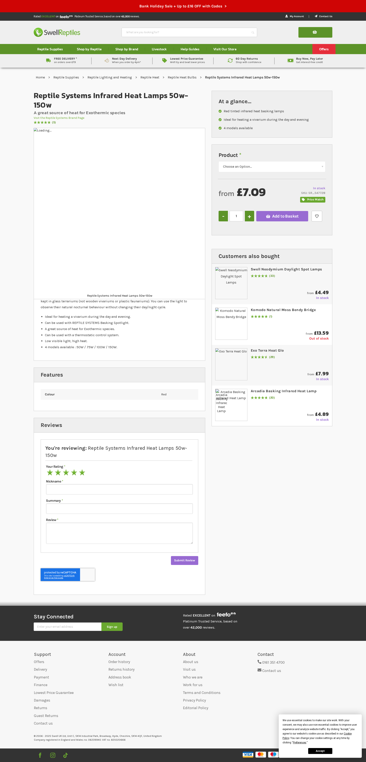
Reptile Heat (150, 77)
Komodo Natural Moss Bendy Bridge (283, 310)
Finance (40, 685)
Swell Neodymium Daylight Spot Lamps (286, 269)
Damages (42, 700)
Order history (119, 661)
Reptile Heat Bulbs (182, 77)
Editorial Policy (195, 708)
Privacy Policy (194, 700)
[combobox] (185, 32)
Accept (320, 751)
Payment (41, 677)
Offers (39, 661)
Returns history (121, 669)
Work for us (192, 685)
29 (272, 357)
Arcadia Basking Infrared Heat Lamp (283, 391)
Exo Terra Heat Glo (267, 350)
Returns (40, 708)
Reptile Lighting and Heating (110, 77)
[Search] (253, 32)
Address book (119, 677)
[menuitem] (50, 49)
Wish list (115, 685)
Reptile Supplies (66, 77)
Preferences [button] (299, 742)
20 (272, 397)
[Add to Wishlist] (317, 216)
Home (41, 77)
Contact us (43, 723)
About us (190, 661)
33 (272, 276)
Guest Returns (46, 715)
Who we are (192, 677)
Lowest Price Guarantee (54, 692)
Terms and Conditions (201, 692)
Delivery (40, 669)
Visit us (189, 669)
